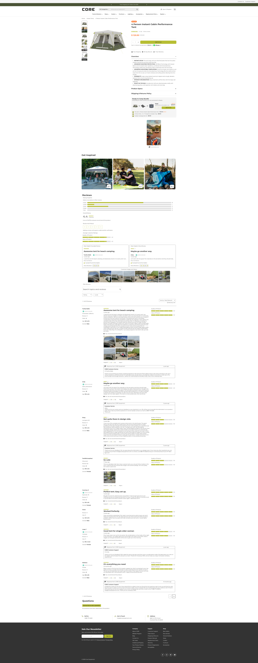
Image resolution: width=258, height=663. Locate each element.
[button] (111, 4)
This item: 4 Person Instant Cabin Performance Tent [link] (147, 111)
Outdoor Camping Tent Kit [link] (141, 116)
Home (83, 18)
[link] (135, 106)
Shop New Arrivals (129, 4)
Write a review (146, 31)
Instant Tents (90, 18)
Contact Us (241, 1)
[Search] (137, 9)
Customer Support (250, 1)
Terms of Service (101, 640)
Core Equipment (90, 659)
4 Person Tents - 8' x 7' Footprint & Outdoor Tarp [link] (146, 114)
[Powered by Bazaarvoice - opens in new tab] (154, 147)
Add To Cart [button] (168, 107)
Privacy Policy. (109, 640)
